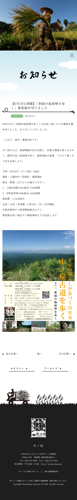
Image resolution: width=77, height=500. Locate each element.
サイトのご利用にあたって (29, 471)
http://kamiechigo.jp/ (52, 464)
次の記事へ (65, 354)
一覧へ (38, 354)
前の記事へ (12, 354)
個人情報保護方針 (51, 471)
